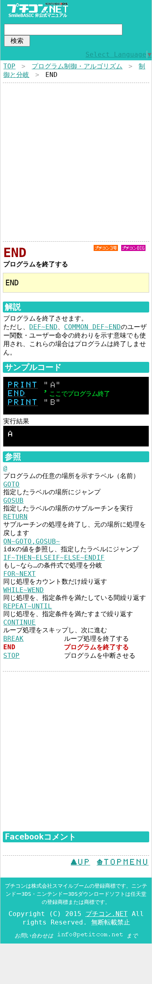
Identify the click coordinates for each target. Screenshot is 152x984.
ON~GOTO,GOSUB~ (31, 541)
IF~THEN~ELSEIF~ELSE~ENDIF (54, 557)
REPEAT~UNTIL (27, 606)
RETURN (15, 517)
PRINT (22, 385)
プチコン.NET (107, 914)
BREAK (13, 638)
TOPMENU (123, 862)
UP (80, 862)
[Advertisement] (76, 162)
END (16, 393)
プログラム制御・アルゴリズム (77, 66)
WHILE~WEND (23, 590)
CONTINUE (19, 622)
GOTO (11, 484)
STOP (11, 655)
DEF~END (43, 327)
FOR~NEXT (19, 574)
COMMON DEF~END (92, 327)
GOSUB (13, 500)
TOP (9, 66)
